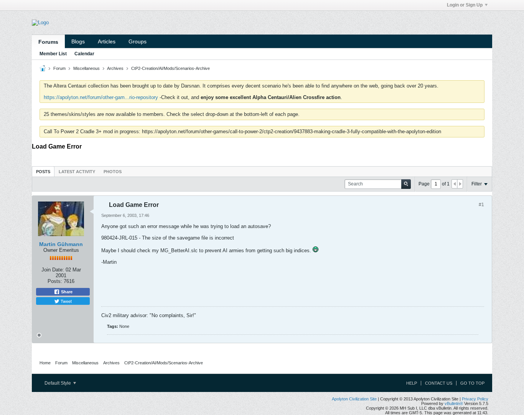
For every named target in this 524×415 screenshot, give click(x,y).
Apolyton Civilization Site (354, 399)
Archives (115, 68)
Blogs (78, 41)
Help (411, 383)
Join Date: (52, 270)
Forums (48, 42)
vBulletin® (454, 403)
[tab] (43, 171)
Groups (138, 41)
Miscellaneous (86, 68)
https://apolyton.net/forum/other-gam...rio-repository (101, 97)
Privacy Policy (475, 399)
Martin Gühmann (61, 244)
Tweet (65, 301)
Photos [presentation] (113, 171)
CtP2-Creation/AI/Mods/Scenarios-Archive (170, 68)
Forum (59, 68)
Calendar (84, 53)
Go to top (472, 383)
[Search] (406, 184)
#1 (481, 204)
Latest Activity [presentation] (77, 171)
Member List (53, 53)
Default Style (58, 383)
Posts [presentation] (43, 171)
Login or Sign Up (465, 5)
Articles (106, 41)
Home (45, 362)
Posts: (55, 281)
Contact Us (438, 383)
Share (66, 291)
